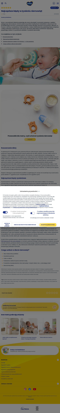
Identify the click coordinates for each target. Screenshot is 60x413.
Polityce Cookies (40, 204)
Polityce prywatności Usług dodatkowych (25, 207)
